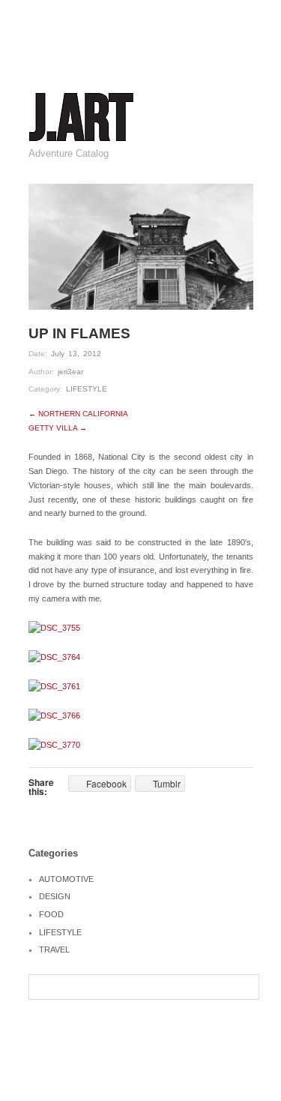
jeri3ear (70, 372)
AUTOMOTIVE (66, 879)
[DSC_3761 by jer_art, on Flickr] (54, 685)
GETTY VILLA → (57, 428)
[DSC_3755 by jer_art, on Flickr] (54, 627)
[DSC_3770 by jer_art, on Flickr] (54, 744)
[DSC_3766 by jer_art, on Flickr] (54, 715)
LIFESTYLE (86, 389)
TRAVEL (54, 949)
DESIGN (54, 896)
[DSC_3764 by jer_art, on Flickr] (54, 656)
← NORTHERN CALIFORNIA (78, 414)
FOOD (51, 914)
